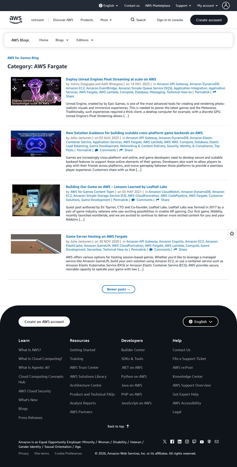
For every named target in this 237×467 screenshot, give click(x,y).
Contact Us (181, 349)
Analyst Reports (83, 403)
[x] (165, 442)
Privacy (24, 453)
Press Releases (30, 417)
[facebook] (172, 442)
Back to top (116, 426)
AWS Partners (81, 411)
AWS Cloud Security (35, 391)
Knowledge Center (188, 376)
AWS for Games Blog (23, 58)
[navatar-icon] (226, 5)
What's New (28, 399)
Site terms (41, 453)
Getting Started (82, 349)
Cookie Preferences (68, 453)
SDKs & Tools (132, 358)
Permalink (202, 92)
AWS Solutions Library (88, 376)
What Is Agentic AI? (34, 367)
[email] (216, 442)
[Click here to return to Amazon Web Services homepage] (15, 22)
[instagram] (187, 442)
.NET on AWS (132, 367)
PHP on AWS (131, 394)
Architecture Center (86, 385)
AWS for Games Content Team (92, 192)
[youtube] (202, 442)
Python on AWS (134, 376)
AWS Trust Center (84, 367)
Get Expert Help (186, 394)
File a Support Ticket (189, 358)
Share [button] (128, 150)
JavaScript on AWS (136, 403)
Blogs (23, 408)
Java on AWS (131, 385)
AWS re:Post (183, 367)
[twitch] (194, 442)
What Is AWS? (30, 349)
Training (76, 358)
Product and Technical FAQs (92, 394)
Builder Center (133, 349)
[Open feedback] (232, 233)
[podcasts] (209, 442)
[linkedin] (179, 442)
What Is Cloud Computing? (40, 358)
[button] (229, 5)
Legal (177, 411)
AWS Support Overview (192, 385)
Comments (107, 150)
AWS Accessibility (187, 403)
